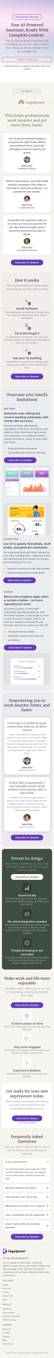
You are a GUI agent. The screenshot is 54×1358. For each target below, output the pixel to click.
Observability (9, 1312)
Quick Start (8, 1296)
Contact (6, 1333)
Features (7, 1288)
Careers (6, 1336)
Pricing (6, 1292)
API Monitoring (9, 1320)
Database (7, 1309)
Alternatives (8, 1344)
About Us (7, 1329)
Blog (5, 1340)
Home (5, 1285)
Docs (5, 1299)
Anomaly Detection (11, 1316)
